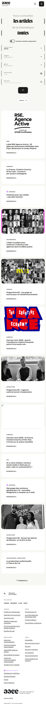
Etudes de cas (9, 631)
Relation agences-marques (10, 622)
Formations (29, 653)
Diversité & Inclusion (11, 655)
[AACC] (6, 4)
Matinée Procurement (12, 615)
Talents (27, 609)
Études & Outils (9, 676)
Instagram (13, 603)
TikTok (25, 603)
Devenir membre (31, 649)
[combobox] (23, 48)
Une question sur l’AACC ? (31, 660)
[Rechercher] (35, 3)
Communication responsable (10, 646)
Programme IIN (30, 612)
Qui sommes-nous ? (32, 643)
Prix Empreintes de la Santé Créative (12, 627)
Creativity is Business (12, 612)
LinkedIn (6, 603)
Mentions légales (8, 698)
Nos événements (31, 656)
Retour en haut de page (12, 593)
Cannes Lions (9, 618)
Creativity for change (11, 665)
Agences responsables (9, 641)
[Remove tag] (26, 100)
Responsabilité (8, 637)
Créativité (6, 609)
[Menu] (41, 3)
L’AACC (27, 637)
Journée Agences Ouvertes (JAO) (31, 616)
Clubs (6, 679)
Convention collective (33, 623)
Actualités (29, 640)
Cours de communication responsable (10, 660)
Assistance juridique (11, 673)
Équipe (27, 646)
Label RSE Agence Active (11, 651)
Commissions (9, 683)
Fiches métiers (30, 620)
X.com (20, 603)
